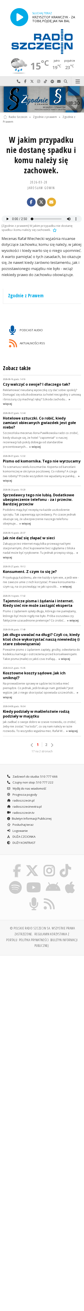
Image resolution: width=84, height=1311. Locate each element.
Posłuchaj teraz (23, 825)
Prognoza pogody (24, 795)
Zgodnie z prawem (45, 117)
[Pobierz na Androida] (53, 881)
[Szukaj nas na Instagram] (49, 865)
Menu (77, 81)
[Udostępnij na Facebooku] (31, 202)
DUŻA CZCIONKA (23, 837)
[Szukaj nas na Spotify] (15, 881)
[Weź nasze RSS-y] (49, 898)
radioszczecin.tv (23, 813)
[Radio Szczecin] (42, 41)
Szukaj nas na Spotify (52, 81)
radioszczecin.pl (23, 800)
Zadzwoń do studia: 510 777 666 (35, 776)
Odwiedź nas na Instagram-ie (38, 81)
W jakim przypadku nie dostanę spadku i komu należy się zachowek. (41, 155)
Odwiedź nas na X (32, 81)
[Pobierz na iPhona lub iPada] (70, 881)
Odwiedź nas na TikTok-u (45, 81)
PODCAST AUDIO (31, 330)
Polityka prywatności (34, 940)
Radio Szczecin (18, 117)
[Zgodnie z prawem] (42, 99)
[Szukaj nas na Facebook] (16, 865)
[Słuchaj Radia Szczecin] (19, 17)
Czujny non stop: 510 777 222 (33, 782)
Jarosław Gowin (41, 187)
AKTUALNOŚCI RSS (32, 343)
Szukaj (65, 81)
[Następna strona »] (52, 745)
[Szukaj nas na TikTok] (65, 865)
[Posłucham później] (54, 230)
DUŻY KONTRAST (23, 843)
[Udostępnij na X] (41, 202)
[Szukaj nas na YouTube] (33, 881)
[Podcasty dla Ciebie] (33, 898)
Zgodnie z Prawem (26, 295)
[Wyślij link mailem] (51, 202)
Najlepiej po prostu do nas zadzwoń (18, 81)
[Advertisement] (42, 1004)
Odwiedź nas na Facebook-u (25, 81)
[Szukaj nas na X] (32, 865)
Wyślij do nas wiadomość (59, 81)
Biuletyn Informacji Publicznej (32, 818)
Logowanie (20, 831)
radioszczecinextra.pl (27, 806)
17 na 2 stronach (42, 751)
